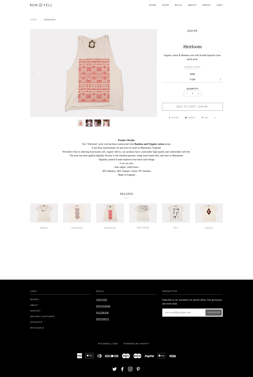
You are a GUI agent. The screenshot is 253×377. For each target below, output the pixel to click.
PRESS (206, 5)
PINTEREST (102, 319)
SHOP (165, 5)
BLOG (178, 5)
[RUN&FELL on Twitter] (114, 370)
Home (33, 19)
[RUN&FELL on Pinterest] (138, 370)
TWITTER (101, 300)
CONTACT (35, 311)
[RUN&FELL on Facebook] (122, 370)
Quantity (192, 89)
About (34, 305)
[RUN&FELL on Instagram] (130, 370)
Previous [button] (36, 73)
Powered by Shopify (136, 343)
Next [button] (150, 73)
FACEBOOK (102, 312)
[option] (93, 73)
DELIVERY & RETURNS (42, 316)
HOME (152, 5)
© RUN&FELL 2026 (108, 343)
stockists (36, 322)
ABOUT (192, 5)
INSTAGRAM (103, 306)
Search (34, 299)
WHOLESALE (37, 328)
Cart (219, 5)
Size (192, 74)
